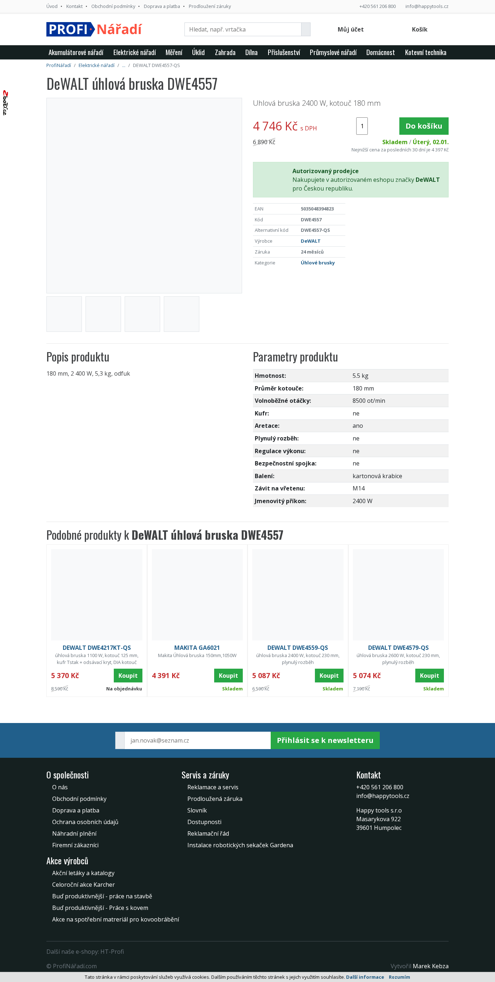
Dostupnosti (204, 822)
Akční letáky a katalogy (83, 873)
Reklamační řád (208, 833)
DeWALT (311, 241)
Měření (174, 52)
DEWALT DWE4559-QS (297, 648)
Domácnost (380, 52)
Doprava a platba (162, 6)
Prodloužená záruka (214, 799)
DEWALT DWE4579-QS (398, 648)
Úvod (52, 6)
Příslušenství (284, 52)
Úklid (198, 52)
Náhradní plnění (74, 833)
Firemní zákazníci (75, 845)
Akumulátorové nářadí (76, 52)
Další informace (365, 977)
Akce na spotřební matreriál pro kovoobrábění (115, 919)
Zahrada (225, 52)
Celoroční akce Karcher (83, 885)
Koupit (128, 676)
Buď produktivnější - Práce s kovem (100, 908)
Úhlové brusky (318, 262)
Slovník (197, 810)
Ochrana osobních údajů (85, 822)
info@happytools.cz (427, 6)
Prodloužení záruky (210, 6)
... (123, 65)
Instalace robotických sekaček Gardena (240, 845)
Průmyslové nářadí (333, 52)
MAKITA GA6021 (197, 648)
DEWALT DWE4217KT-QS (97, 648)
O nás (60, 787)
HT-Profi (112, 952)
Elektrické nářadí (134, 52)
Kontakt (74, 6)
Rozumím (399, 977)
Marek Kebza (431, 966)
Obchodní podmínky (113, 6)
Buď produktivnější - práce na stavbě (102, 896)
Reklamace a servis (212, 787)
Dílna (251, 52)
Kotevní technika (425, 52)
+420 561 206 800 (377, 6)
